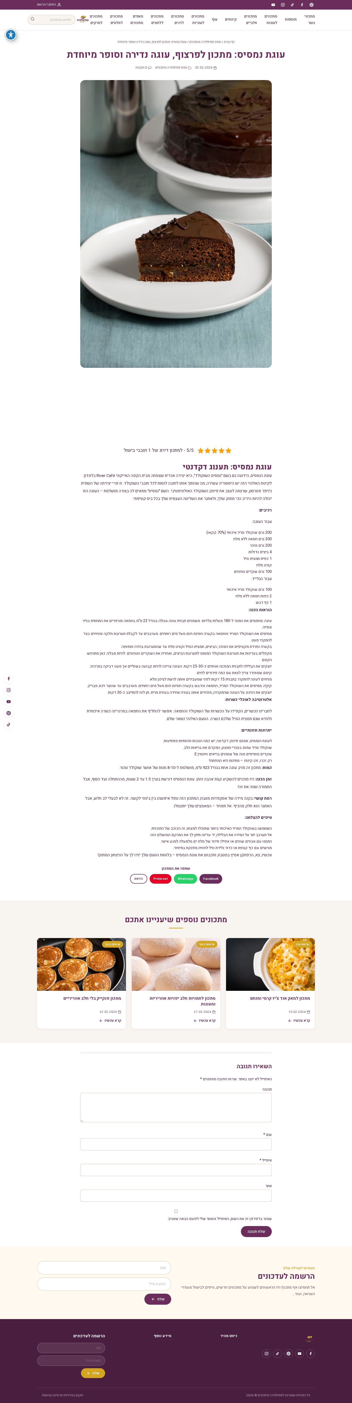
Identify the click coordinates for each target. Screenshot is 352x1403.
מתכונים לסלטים (116, 19)
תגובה (267, 1089)
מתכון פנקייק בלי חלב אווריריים (92, 998)
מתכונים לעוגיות (198, 19)
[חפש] (32, 20)
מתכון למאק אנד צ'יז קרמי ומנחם (280, 998)
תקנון (79, 1395)
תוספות (291, 19)
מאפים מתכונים (137, 19)
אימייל (266, 1160)
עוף (214, 19)
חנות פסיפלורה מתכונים (205, 42)
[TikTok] (8, 724)
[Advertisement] (176, 411)
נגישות (46, 1395)
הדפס (138, 878)
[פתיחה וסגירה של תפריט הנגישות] (11, 35)
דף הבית (229, 42)
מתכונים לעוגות (271, 19)
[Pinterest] (8, 713)
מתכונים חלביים (250, 19)
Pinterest (160, 878)
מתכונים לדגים (177, 19)
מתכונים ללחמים (157, 19)
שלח (161, 1299)
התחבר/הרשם (46, 4)
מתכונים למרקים (96, 19)
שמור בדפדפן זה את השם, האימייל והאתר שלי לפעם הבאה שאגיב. (219, 1219)
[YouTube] (8, 701)
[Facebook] (8, 678)
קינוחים (231, 19)
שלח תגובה (256, 1231)
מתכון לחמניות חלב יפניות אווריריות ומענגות (182, 1001)
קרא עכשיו (302, 1020)
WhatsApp (185, 878)
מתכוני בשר (309, 19)
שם (267, 1135)
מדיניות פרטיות (63, 1395)
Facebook (210, 878)
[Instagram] (8, 690)
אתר (269, 1186)
